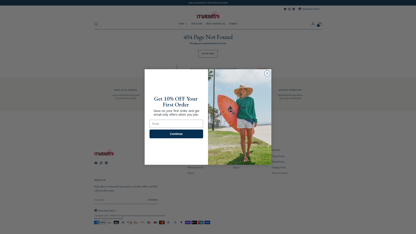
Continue (176, 134)
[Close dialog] (267, 73)
